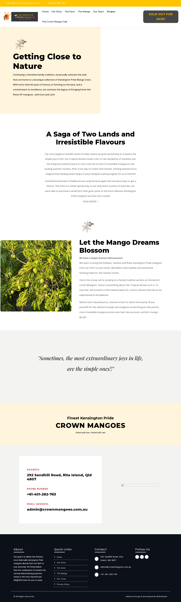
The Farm (70, 11)
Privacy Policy (63, 584)
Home (45, 11)
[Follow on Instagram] (172, 3)
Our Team (98, 11)
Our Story (57, 11)
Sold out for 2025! (161, 17)
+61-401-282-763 (57, 3)
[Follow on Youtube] (176, 3)
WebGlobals (161, 596)
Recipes (111, 11)
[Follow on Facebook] (167, 3)
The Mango (84, 11)
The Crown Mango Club (54, 21)
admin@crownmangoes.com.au (23, 3)
